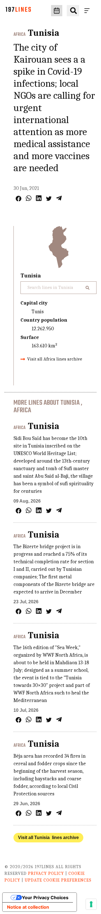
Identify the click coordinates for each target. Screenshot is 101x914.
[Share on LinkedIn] (39, 198)
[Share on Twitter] (49, 198)
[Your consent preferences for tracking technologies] (91, 904)
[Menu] (88, 10)
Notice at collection (28, 907)
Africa (19, 34)
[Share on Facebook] (18, 198)
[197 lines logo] (18, 11)
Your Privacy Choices (45, 897)
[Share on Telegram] (59, 198)
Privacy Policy (46, 873)
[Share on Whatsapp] (28, 198)
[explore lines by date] (56, 10)
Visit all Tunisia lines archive (48, 837)
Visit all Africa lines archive (54, 359)
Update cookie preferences (58, 880)
